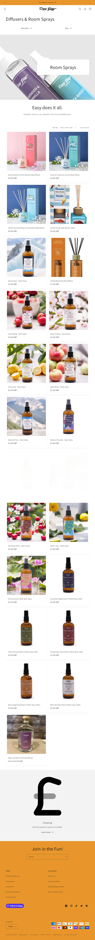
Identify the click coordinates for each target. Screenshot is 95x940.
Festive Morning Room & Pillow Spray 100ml (23, 652)
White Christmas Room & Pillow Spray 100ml (65, 705)
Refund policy (23, 934)
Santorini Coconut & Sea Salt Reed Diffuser (65, 175)
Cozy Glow (14, 934)
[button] (4, 9)
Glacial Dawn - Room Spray (17, 281)
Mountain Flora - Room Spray (18, 440)
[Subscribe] (65, 857)
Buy (67, 28)
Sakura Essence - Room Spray (60, 334)
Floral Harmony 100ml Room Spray (20, 599)
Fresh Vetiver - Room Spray (17, 495)
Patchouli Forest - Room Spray (60, 495)
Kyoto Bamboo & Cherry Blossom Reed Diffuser (24, 175)
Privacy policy (34, 934)
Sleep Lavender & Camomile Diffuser (20, 758)
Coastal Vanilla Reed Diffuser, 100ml (62, 228)
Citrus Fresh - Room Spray (17, 387)
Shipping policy (57, 934)
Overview (25, 28)
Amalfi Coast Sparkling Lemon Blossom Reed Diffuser (26, 228)
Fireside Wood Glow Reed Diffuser (61, 281)
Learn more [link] (46, 832)
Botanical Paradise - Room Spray (61, 440)
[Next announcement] (90, 2)
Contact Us (10, 887)
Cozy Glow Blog (54, 881)
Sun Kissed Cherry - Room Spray (19, 546)
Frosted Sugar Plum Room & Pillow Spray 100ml (66, 652)
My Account (10, 881)
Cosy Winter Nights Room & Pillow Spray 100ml (66, 599)
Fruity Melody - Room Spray (17, 334)
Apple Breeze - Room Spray (59, 387)
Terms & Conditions (13, 892)
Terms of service (46, 934)
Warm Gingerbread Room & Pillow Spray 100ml (24, 705)
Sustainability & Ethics (56, 887)
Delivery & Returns (13, 876)
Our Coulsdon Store (55, 892)
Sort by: (55, 127)
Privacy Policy (11, 897)
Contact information (71, 934)
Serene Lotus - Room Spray (59, 546)
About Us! (51, 876)
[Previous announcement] (4, 2)
